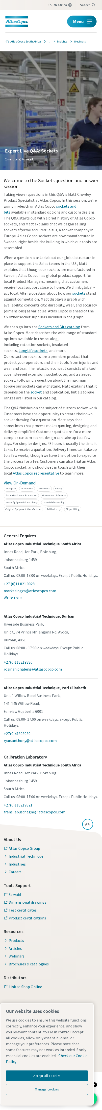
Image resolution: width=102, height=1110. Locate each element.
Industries (17, 864)
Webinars (17, 956)
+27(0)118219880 (18, 662)
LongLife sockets (33, 350)
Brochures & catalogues (29, 963)
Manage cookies (47, 1089)
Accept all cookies (46, 1076)
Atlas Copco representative (36, 473)
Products (16, 940)
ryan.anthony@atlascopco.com (30, 740)
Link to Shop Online (25, 986)
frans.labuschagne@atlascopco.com (34, 811)
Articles (15, 948)
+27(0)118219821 (18, 805)
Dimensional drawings (27, 902)
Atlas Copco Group (24, 848)
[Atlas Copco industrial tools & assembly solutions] (47, 41)
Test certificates (23, 910)
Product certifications (27, 917)
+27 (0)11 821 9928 (19, 583)
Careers (15, 871)
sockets (78, 293)
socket (36, 392)
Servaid (15, 894)
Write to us (13, 597)
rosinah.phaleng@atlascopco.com (33, 669)
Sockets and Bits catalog (59, 326)
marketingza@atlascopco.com (30, 590)
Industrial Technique (26, 856)
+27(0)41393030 (17, 733)
